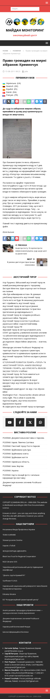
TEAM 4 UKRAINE (9, 535)
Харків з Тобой (9, 545)
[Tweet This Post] (9, 101)
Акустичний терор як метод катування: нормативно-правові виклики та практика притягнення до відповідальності (22, 309)
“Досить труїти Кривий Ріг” (14, 575)
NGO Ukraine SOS (10, 561)
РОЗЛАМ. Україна (10, 470)
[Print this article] (25, 101)
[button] (46, 3)
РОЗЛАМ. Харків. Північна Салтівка (18, 442)
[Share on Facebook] (5, 101)
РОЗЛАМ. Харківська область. (16, 462)
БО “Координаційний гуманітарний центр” (21, 599)
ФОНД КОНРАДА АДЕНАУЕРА (15, 551)
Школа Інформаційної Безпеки (16, 632)
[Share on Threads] (45, 101)
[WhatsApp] (40, 422)
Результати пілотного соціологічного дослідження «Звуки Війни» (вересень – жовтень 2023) (25, 341)
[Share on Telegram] (37, 101)
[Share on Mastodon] (33, 101)
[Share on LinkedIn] (13, 101)
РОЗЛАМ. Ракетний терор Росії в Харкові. (21, 446)
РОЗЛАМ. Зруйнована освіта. (16, 453)
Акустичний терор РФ (12, 327)
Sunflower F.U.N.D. (10, 581)
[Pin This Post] (17, 101)
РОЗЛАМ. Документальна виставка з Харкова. (23, 438)
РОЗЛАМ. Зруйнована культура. (17, 450)
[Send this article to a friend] (21, 101)
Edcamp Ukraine (9, 594)
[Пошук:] (25, 8)
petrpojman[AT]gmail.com (15, 667)
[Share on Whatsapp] (29, 101)
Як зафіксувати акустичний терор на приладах (24, 406)
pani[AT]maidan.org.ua (14, 651)
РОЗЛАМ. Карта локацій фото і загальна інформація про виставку (21, 476)
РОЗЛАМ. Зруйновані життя (15, 457)
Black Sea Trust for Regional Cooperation (19, 556)
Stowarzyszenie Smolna (12, 540)
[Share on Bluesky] (41, 101)
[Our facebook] (20, 422)
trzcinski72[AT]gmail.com (29, 681)
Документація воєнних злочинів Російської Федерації (22, 484)
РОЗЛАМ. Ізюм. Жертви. (13, 466)
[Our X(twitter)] (30, 422)
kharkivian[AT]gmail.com (14, 659)
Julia (26, 71)
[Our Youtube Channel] (9, 422)
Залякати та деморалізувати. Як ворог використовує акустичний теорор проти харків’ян (21, 383)
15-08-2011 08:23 (12, 71)
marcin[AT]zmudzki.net (23, 675)
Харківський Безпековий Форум (16, 626)
